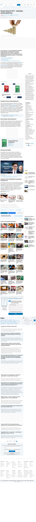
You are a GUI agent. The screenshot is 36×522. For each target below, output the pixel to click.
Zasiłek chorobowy (27, 136)
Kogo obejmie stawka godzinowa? (6, 58)
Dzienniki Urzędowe (14, 473)
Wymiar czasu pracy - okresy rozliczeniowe (29, 135)
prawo (18, 186)
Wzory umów (31, 474)
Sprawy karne (13, 463)
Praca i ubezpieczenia (20, 464)
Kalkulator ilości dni (20, 472)
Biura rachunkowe (26, 461)
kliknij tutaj (16, 454)
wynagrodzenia (13, 104)
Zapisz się (12, 451)
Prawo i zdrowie (14, 467)
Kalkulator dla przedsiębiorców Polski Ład (29, 111)
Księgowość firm (3, 461)
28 (31, 145)
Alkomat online (27, 117)
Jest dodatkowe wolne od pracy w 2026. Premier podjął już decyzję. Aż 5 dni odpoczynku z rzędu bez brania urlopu (29, 99)
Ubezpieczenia (8, 464)
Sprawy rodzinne (14, 462)
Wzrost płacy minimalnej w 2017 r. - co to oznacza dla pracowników (11, 175)
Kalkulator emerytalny (28, 116)
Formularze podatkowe (32, 475)
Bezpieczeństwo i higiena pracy (29, 124)
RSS (23, 480)
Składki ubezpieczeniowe (26, 473)
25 (27, 145)
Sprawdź (10, 145)
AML (24, 468)
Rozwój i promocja (3, 474)
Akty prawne (13, 470)
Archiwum (31, 472)
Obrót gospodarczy (3, 464)
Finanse (30, 464)
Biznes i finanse (19, 462)
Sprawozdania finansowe (26, 467)
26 (28, 145)
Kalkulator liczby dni (27, 103)
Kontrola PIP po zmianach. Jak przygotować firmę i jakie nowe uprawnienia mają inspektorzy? (29, 93)
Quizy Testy (26, 139)
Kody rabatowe (31, 473)
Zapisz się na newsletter (20, 210)
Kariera (21, 480)
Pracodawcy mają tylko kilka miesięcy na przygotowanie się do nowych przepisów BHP (29, 87)
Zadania (1, 473)
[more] (18, 207)
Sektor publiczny (3, 470)
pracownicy (2, 186)
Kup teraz (9, 97)
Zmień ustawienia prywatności (13, 480)
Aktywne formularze (30, 119)
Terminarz (28, 143)
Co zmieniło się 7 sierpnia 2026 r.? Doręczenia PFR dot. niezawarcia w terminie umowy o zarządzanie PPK (29, 97)
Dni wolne (26, 170)
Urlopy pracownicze (27, 123)
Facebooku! (8, 191)
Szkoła (7, 472)
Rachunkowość (2, 463)
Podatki (1, 462)
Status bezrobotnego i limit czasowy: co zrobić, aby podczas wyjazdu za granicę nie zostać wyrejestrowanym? (29, 95)
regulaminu (12, 449)
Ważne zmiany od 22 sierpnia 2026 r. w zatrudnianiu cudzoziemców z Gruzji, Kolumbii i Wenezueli (29, 81)
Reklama (28, 480)
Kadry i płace (2, 475)
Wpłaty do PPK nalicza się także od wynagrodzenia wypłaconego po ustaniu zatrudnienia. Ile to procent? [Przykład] (29, 77)
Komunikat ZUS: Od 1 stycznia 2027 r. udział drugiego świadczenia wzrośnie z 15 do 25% (29, 91)
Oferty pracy (15, 323)
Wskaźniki (28, 125)
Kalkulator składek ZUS (28, 115)
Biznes (19, 461)
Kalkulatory (28, 102)
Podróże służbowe (26, 474)
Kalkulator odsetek (20, 474)
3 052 (14, 441)
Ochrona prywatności (5, 480)
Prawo (13, 461)
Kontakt (25, 480)
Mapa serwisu (31, 480)
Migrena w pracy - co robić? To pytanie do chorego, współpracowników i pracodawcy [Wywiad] (29, 85)
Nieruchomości (31, 461)
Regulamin (18, 480)
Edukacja (7, 470)
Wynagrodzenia (8, 463)
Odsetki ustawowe (26, 475)
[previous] (7, 441)
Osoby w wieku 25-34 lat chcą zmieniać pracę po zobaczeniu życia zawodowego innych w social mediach (29, 89)
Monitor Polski (13, 472)
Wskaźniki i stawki (26, 470)
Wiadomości (31, 462)
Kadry (7, 461)
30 (33, 145)
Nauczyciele (7, 473)
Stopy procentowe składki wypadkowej (28, 127)
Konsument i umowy (14, 464)
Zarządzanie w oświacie (9, 475)
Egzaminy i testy (8, 474)
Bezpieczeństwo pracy (3, 323)
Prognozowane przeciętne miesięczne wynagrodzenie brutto (29, 138)
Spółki (18, 463)
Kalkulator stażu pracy (20, 475)
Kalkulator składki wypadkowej (29, 114)
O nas (1, 480)
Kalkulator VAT (19, 473)
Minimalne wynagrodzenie (27, 472)
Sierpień (32, 143)
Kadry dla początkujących (10, 323)
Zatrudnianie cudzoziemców (29, 216)
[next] (16, 441)
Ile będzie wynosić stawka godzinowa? (7, 57)
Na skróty (31, 470)
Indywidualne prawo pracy (9, 462)
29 (32, 145)
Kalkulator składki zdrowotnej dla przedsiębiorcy (29, 113)
